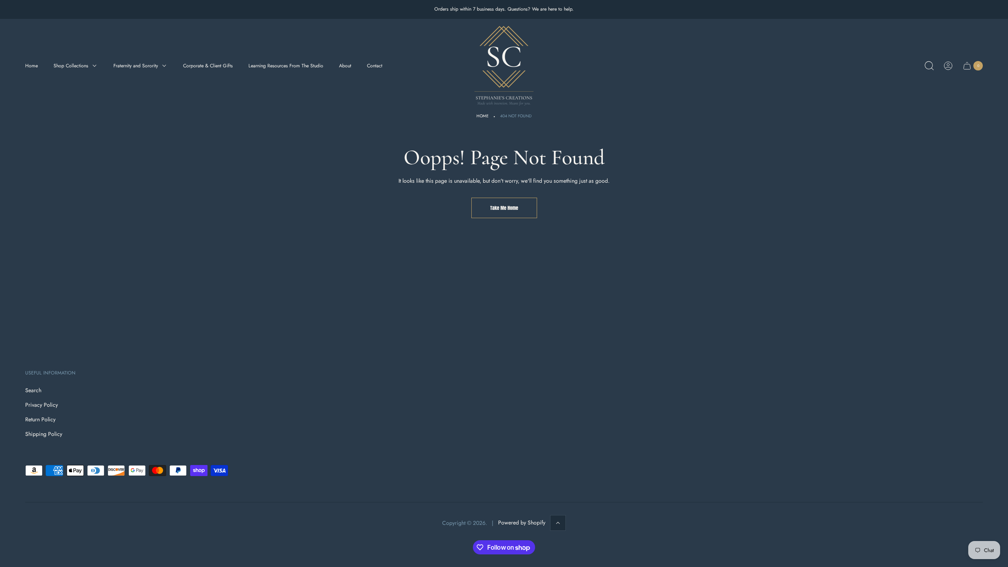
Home (482, 116)
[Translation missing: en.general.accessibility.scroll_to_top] (558, 523)
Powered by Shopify (521, 522)
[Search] (929, 65)
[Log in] (948, 65)
